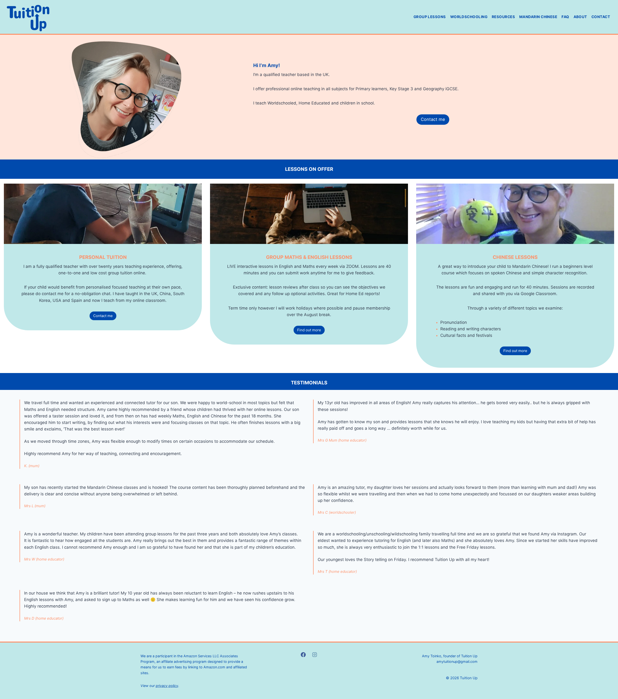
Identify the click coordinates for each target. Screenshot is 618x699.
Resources (503, 16)
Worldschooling (468, 16)
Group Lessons (430, 16)
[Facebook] (303, 655)
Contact (600, 16)
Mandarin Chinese (538, 16)
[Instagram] (315, 655)
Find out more (309, 330)
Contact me (433, 119)
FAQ (565, 16)
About (580, 16)
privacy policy (167, 686)
